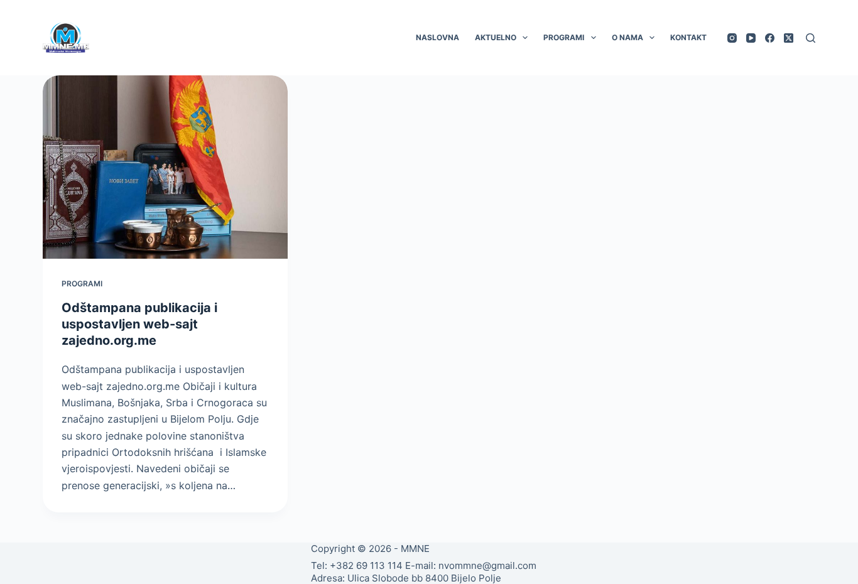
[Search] (810, 38)
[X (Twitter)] (788, 38)
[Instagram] (732, 38)
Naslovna (437, 37)
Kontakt (688, 37)
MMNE (415, 548)
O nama (627, 37)
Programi (563, 37)
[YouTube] (751, 38)
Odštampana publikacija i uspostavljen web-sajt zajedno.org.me (139, 324)
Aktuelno (495, 37)
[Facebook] (769, 38)
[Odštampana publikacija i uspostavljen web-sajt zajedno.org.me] (165, 167)
